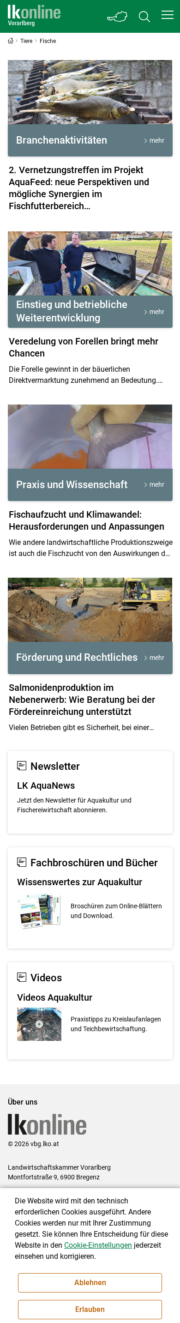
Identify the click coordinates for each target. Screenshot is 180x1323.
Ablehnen (90, 1282)
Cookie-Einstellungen (98, 1245)
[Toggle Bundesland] (118, 16)
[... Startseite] (34, 16)
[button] (168, 14)
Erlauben (90, 1309)
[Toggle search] (144, 16)
